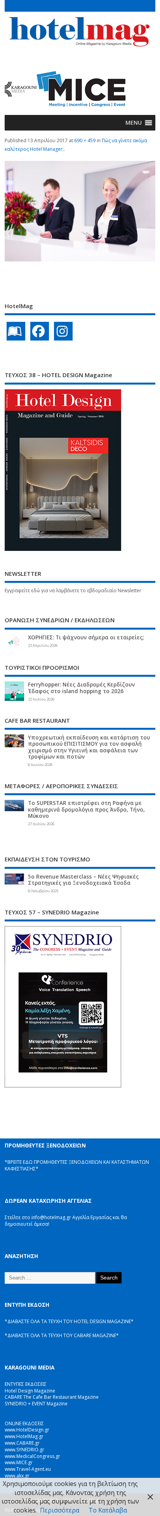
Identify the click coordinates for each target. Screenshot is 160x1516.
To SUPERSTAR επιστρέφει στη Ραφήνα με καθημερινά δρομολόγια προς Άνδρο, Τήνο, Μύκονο (86, 809)
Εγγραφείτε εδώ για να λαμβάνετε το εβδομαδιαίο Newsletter (73, 590)
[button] (133, 123)
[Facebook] (39, 331)
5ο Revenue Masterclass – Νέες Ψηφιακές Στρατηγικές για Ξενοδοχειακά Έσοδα (83, 879)
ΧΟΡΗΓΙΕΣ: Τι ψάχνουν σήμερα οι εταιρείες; (86, 637)
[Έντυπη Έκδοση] (16, 331)
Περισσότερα (59, 1510)
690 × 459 (85, 140)
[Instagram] (63, 331)
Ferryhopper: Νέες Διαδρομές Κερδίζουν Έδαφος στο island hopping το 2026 (81, 687)
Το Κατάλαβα (108, 1510)
